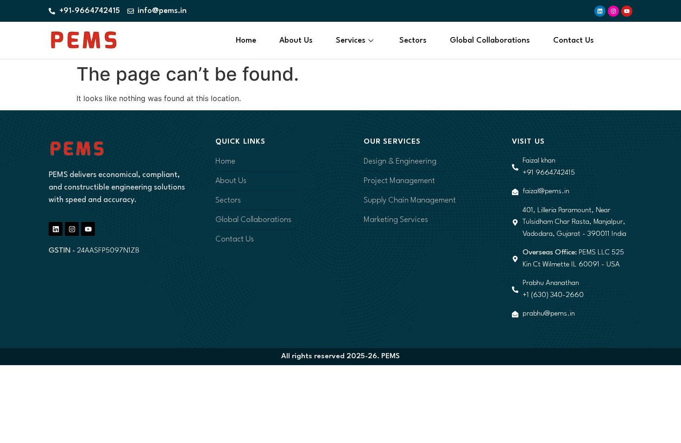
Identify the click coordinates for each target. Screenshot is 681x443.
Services (351, 40)
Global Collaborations (490, 40)
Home (246, 40)
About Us (296, 40)
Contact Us (573, 40)
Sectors (413, 40)
